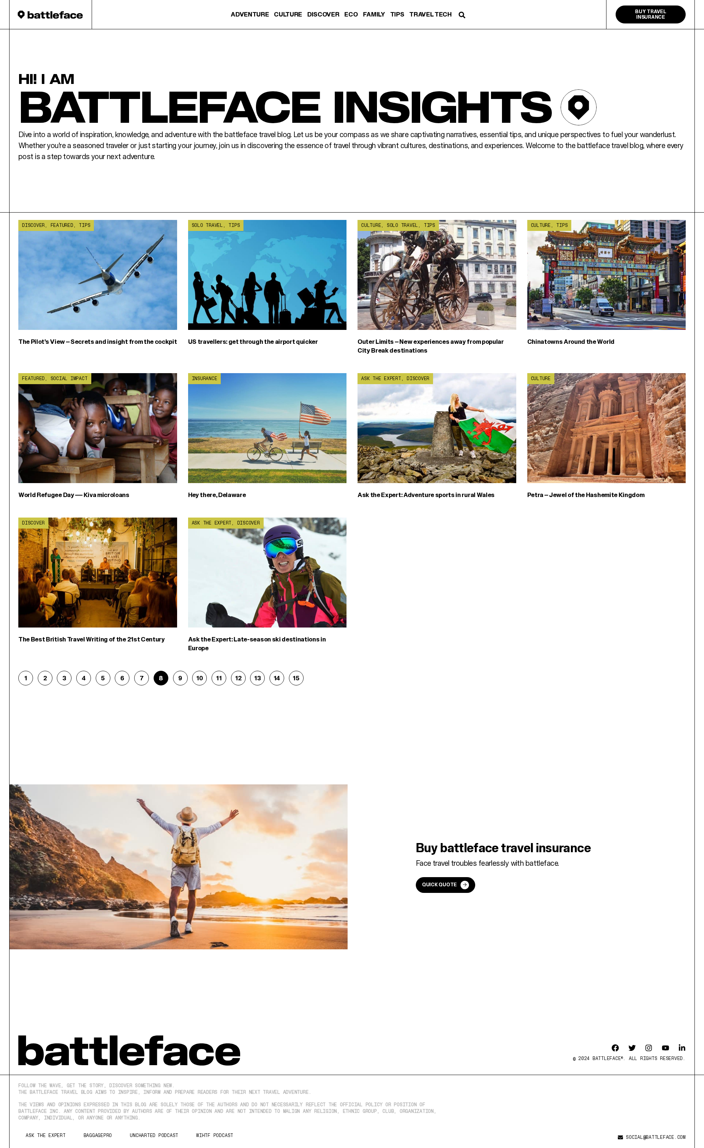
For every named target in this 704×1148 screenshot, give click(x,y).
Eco (351, 14)
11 (221, 676)
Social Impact (69, 378)
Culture (288, 14)
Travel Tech (430, 14)
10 (201, 676)
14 (278, 676)
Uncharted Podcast (154, 1135)
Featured (62, 225)
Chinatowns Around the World (571, 341)
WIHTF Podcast (214, 1135)
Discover (323, 14)
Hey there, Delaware (217, 494)
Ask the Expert (381, 378)
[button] (462, 15)
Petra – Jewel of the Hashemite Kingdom (586, 494)
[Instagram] (648, 1048)
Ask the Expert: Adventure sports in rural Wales (426, 494)
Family (374, 14)
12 (240, 676)
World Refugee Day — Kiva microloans (73, 494)
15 (297, 676)
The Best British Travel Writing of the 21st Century (91, 639)
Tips (397, 14)
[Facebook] (615, 1048)
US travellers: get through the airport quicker (253, 341)
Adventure (250, 14)
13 (259, 676)
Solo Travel (207, 225)
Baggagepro (98, 1135)
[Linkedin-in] (682, 1048)
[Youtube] (665, 1048)
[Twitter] (632, 1048)
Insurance (204, 378)
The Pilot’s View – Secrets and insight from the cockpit (97, 341)
